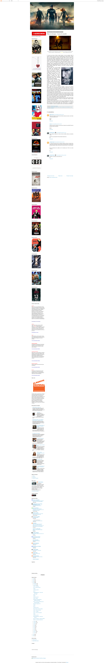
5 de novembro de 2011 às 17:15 (61, 132)
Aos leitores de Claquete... (36, 433)
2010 (33, 634)
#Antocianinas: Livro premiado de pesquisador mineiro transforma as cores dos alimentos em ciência (38, 510)
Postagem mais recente (50, 175)
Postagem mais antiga (69, 175)
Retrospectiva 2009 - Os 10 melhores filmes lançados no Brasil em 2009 (37, 420)
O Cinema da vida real (40, 438)
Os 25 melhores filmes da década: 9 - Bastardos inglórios (40, 426)
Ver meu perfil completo (35, 491)
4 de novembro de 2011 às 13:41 (59, 114)
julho (34, 625)
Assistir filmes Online (35, 640)
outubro (34, 621)
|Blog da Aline (52, 114)
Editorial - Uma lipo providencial (38, 619)
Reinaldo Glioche (52, 132)
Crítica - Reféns (35, 598)
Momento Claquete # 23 (36, 603)
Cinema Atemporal (36, 559)
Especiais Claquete (35, 478)
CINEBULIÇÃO (35, 552)
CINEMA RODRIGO (36, 532)
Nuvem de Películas (36, 543)
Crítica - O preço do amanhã (37, 612)
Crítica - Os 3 (35, 594)
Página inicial (60, 175)
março (34, 630)
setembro (34, 622)
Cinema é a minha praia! (36, 528)
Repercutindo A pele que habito (38, 608)
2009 (33, 635)
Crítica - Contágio (35, 611)
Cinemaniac (35, 523)
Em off (34, 591)
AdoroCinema (34, 639)
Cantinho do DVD (36, 607)
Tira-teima (38, 412)
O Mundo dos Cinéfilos (36, 516)
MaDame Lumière (35, 512)
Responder (51, 129)
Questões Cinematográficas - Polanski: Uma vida (37, 600)
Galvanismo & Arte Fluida (37, 546)
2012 (33, 581)
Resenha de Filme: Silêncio (36, 540)
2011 (33, 582)
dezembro (35, 583)
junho (34, 626)
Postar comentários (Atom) (53, 177)
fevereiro (34, 631)
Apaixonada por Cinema (36, 536)
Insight (34, 588)
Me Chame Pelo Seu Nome (36, 537)
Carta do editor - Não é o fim (36, 407)
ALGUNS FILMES (35, 549)
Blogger (67, 662)
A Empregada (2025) (35, 517)
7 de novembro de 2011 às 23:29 (61, 155)
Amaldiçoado (34, 547)
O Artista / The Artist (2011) (36, 553)
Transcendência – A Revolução (37, 550)
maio (34, 627)
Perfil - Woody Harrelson (37, 587)
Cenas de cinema (39, 459)
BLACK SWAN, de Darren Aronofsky (37, 556)
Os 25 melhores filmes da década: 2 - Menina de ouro (40, 467)
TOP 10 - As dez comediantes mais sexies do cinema (40, 453)
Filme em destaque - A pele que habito (39, 618)
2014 (33, 578)
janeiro (34, 632)
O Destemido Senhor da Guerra (37, 505)
